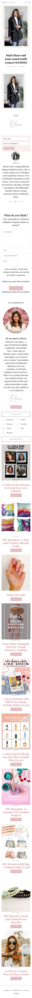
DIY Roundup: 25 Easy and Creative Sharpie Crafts (16, 543)
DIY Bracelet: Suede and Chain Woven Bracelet (16, 919)
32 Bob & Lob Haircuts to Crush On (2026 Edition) (16, 488)
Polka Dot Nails (16, 595)
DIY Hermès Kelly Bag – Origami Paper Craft (16, 865)
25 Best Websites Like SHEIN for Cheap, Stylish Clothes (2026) (16, 702)
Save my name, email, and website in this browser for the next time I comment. (16, 272)
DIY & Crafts (16, 536)
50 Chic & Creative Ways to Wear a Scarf (16, 972)
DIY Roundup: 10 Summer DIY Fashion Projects (16, 812)
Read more (16, 495)
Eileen (16, 162)
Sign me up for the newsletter (16, 281)
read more (16, 407)
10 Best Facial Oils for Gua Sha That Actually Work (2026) (16, 757)
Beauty (16, 481)
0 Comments (21, 66)
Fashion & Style (16, 640)
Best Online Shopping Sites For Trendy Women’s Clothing (16, 647)
